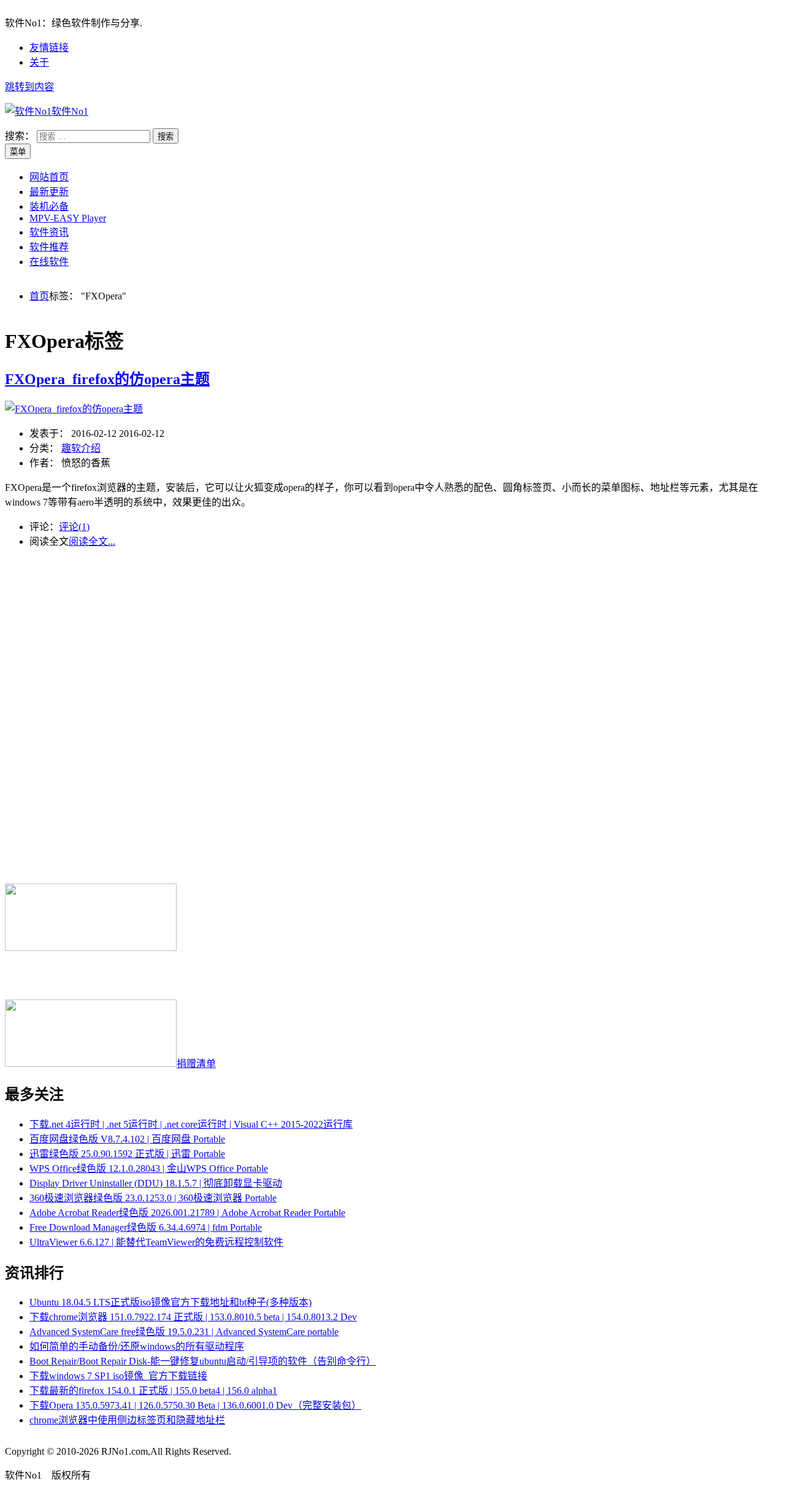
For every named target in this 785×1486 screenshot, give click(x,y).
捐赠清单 (196, 1063)
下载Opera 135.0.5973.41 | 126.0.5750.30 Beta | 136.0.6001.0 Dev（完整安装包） (195, 1405)
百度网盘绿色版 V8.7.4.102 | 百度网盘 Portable (127, 1139)
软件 (70, 111)
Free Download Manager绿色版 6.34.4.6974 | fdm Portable (145, 1227)
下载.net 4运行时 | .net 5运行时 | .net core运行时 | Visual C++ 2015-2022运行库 (191, 1124)
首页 (39, 296)
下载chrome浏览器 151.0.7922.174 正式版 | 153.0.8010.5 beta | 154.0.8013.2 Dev (193, 1317)
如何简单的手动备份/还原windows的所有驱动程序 (136, 1346)
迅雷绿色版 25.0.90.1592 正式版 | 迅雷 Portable (127, 1154)
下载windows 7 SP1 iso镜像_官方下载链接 (118, 1376)
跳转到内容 (29, 87)
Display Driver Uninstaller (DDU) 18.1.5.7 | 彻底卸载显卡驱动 (155, 1183)
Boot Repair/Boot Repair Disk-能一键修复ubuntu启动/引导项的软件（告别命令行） (202, 1361)
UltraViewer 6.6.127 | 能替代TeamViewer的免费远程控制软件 (156, 1242)
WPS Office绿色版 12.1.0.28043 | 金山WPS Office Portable (148, 1168)
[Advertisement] (392, 635)
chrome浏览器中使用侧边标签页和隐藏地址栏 (127, 1420)
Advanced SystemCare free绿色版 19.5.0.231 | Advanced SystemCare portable (184, 1331)
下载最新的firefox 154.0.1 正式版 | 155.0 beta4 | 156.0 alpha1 (153, 1390)
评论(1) (74, 527)
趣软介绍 (81, 448)
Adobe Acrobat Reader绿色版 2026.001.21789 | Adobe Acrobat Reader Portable (187, 1212)
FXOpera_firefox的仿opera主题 (107, 379)
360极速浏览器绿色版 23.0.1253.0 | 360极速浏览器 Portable (153, 1198)
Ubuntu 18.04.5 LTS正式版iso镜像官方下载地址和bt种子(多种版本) (170, 1302)
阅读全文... (92, 541)
